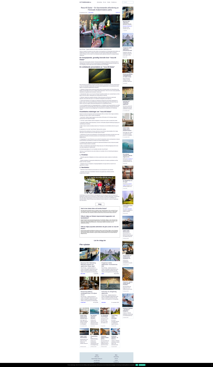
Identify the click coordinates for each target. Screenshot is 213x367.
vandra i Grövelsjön (128, 208)
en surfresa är (130, 158)
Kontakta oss (113, 2)
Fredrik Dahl (83, 302)
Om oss (104, 2)
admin (102, 273)
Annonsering (99, 2)
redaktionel (118, 12)
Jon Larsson (90, 12)
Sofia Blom (103, 302)
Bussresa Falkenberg (127, 26)
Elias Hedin (83, 273)
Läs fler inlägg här (100, 240)
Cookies (108, 2)
